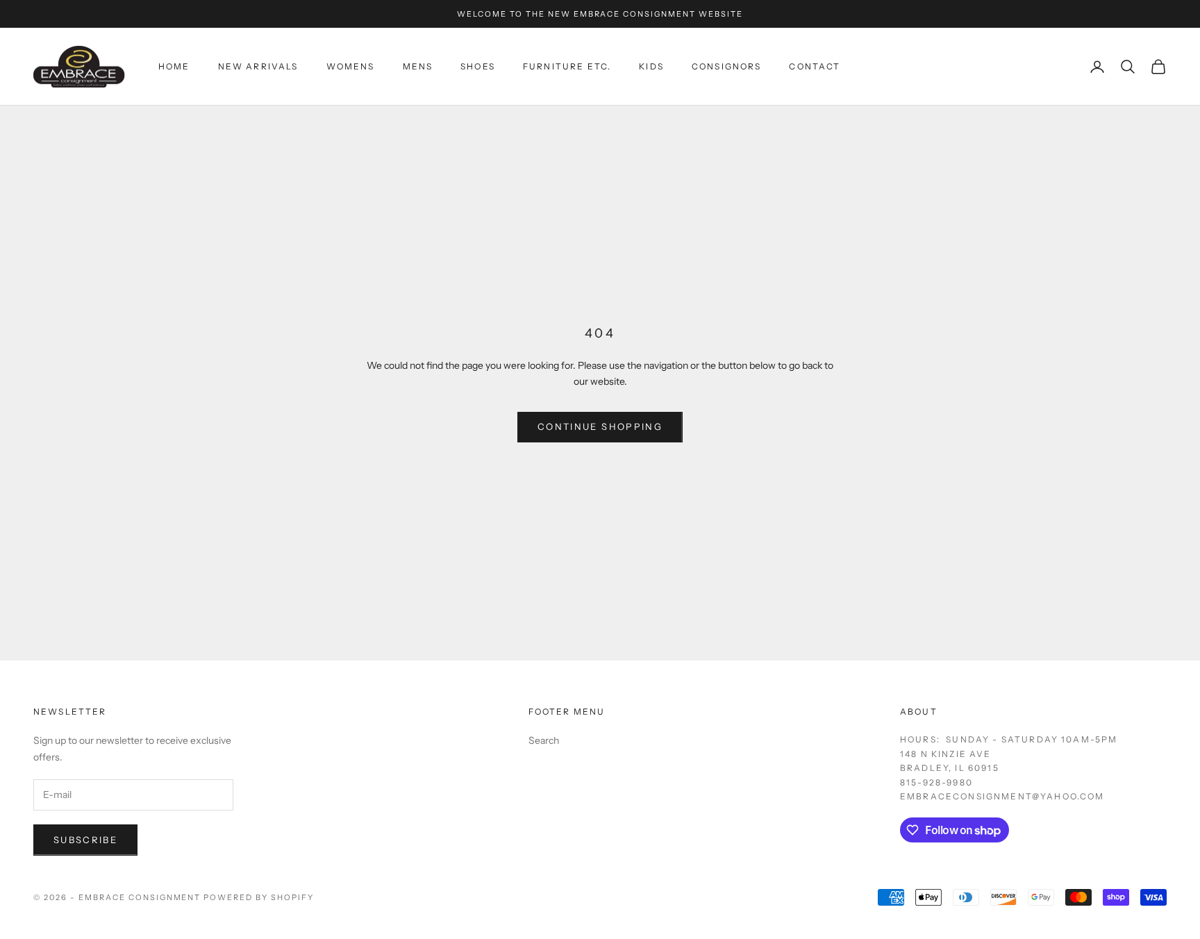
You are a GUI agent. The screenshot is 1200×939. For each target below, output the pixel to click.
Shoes (477, 66)
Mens (418, 66)
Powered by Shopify (258, 897)
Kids (651, 66)
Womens (350, 66)
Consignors (727, 66)
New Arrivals (258, 66)
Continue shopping (600, 426)
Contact (814, 66)
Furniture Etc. (567, 66)
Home (174, 66)
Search (543, 740)
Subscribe (85, 839)
